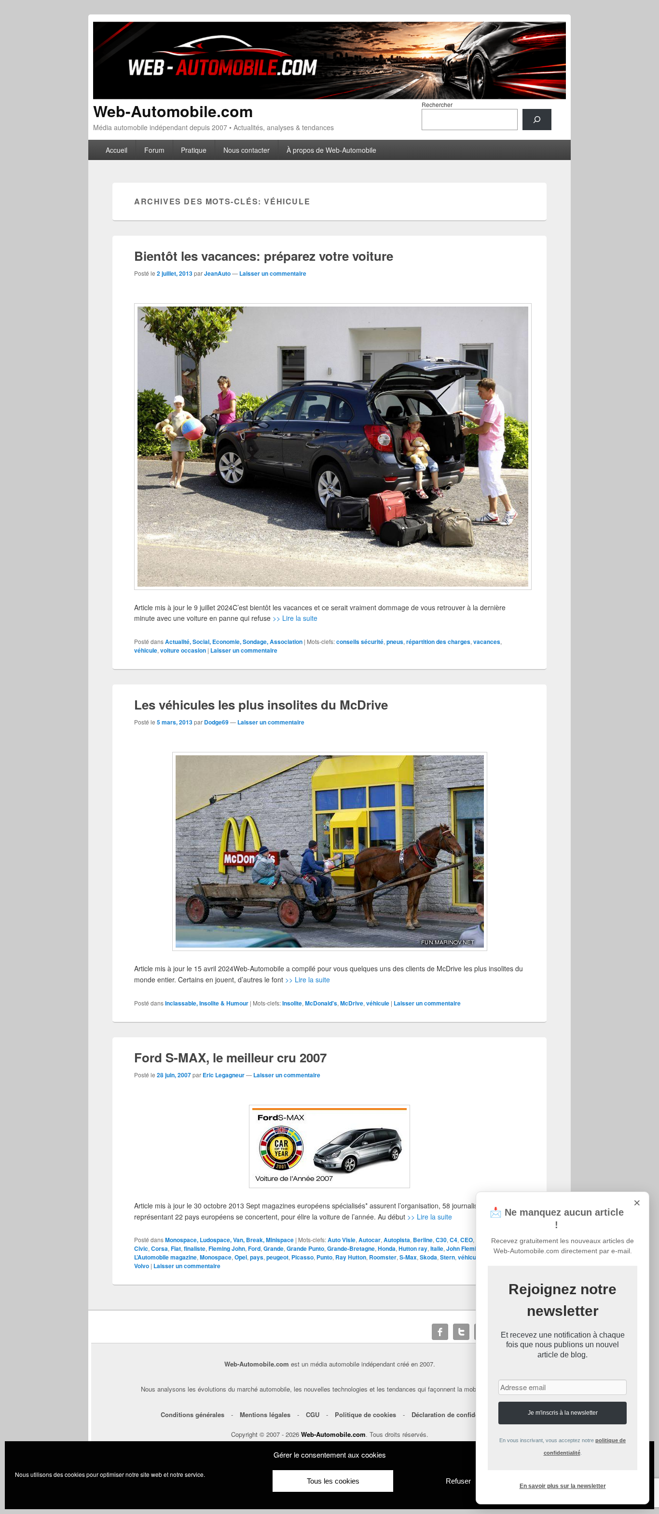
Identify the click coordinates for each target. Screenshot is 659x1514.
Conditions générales (192, 1414)
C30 (441, 1239)
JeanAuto (217, 273)
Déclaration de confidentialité (455, 1414)
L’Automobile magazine (165, 1257)
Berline (423, 1239)
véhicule (145, 650)
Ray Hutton (350, 1257)
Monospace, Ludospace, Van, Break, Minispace (229, 1239)
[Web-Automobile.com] (329, 96)
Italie (436, 1248)
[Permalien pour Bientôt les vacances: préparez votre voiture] (329, 446)
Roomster (383, 1257)
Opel (240, 1257)
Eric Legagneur (224, 1075)
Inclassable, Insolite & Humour (206, 1003)
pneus (394, 641)
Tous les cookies (333, 1481)
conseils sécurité (360, 641)
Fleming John (226, 1248)
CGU (312, 1414)
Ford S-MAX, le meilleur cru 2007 (230, 1057)
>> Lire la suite (295, 618)
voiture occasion (183, 650)
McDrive (351, 1003)
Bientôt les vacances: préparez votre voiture (263, 256)
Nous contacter (246, 150)
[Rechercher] (536, 119)
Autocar (369, 1239)
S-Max (408, 1257)
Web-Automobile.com (173, 111)
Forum (154, 150)
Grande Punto (305, 1248)
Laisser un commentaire (272, 273)
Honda (387, 1248)
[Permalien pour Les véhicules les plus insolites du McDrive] (329, 851)
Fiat (176, 1248)
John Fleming (464, 1248)
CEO (466, 1239)
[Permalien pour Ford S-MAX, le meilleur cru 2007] (329, 1146)
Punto (324, 1257)
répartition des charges (438, 641)
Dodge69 (216, 722)
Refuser (458, 1481)
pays (256, 1257)
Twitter (461, 1332)
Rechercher (437, 104)
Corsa (159, 1248)
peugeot (277, 1257)
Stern (447, 1257)
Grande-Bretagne (351, 1248)
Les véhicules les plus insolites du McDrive (261, 704)
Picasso (302, 1257)
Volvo (141, 1265)
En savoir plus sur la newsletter (563, 1486)
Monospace (216, 1257)
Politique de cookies (365, 1414)
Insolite (292, 1003)
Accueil (116, 150)
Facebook (440, 1332)
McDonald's (321, 1003)
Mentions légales (265, 1414)
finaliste (195, 1248)
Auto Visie (342, 1239)
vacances (486, 641)
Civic (141, 1248)
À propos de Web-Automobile (331, 150)
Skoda (428, 1257)
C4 (453, 1239)
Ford (254, 1248)
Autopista (397, 1239)
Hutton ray (412, 1248)
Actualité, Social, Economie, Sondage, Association (233, 641)
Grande (273, 1248)
